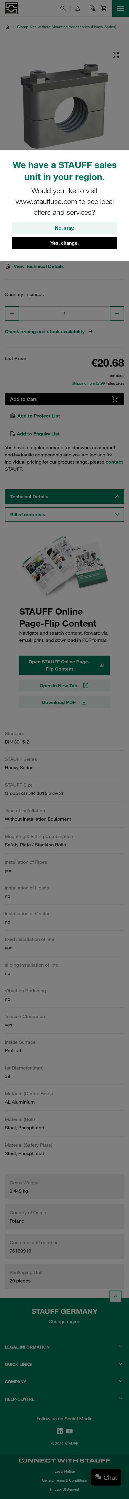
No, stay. (64, 228)
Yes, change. (64, 243)
